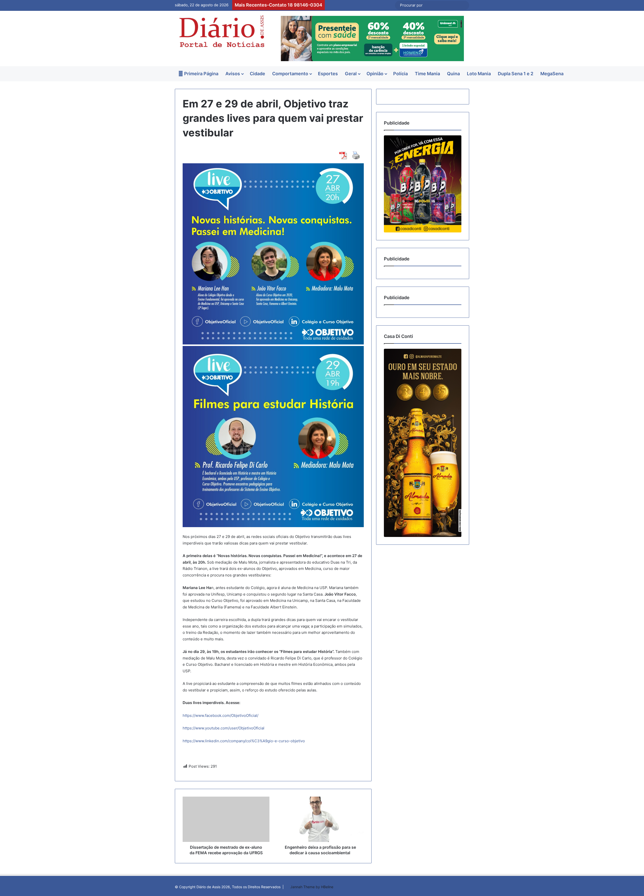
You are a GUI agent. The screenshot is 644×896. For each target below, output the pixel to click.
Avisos (232, 73)
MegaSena (552, 73)
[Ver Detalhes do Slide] (422, 183)
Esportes (328, 73)
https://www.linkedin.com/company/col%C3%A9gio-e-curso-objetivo (244, 740)
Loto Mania (479, 73)
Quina (453, 73)
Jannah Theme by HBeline (311, 887)
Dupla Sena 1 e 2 (515, 73)
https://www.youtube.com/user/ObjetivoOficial (223, 728)
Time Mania (427, 73)
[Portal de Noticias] (221, 31)
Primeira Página (200, 73)
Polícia (400, 73)
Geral (351, 73)
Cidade (257, 73)
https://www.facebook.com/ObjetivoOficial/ (220, 715)
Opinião (375, 73)
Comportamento (290, 73)
